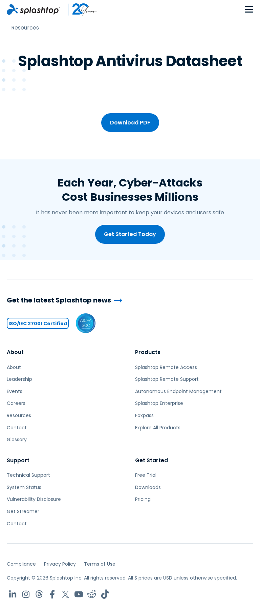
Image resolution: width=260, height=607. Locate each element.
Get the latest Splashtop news (59, 300)
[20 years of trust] (79, 9)
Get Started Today (130, 234)
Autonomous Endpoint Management (178, 391)
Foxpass (144, 415)
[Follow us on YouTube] (79, 594)
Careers (16, 403)
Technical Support (28, 475)
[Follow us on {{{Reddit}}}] (92, 594)
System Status (24, 487)
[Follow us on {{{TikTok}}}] (105, 594)
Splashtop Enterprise (159, 403)
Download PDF (130, 122)
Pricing (143, 499)
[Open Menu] (249, 9)
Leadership (19, 379)
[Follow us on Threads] (39, 594)
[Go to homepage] (33, 9)
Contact (17, 427)
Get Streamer (23, 511)
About (15, 352)
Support (18, 460)
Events (14, 391)
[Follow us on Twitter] (65, 594)
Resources (19, 415)
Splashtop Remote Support (167, 379)
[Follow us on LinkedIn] (13, 594)
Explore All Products (157, 427)
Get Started (151, 460)
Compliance (21, 564)
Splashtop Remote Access (166, 367)
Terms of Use (99, 564)
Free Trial (145, 475)
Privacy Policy (60, 564)
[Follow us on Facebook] (52, 594)
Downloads (148, 487)
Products (147, 352)
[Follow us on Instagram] (26, 594)
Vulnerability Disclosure (34, 499)
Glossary (17, 439)
